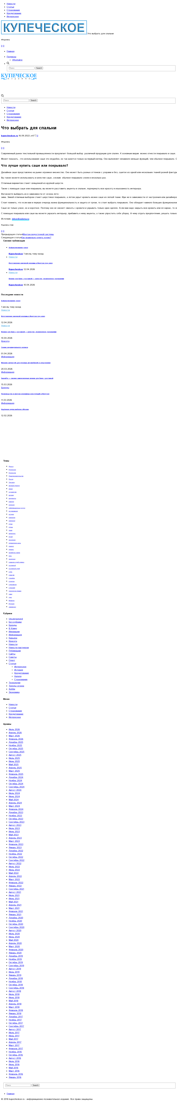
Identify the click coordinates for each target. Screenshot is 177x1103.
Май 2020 (14, 940)
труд (10, 597)
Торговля (12, 482)
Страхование (13, 10)
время (11, 489)
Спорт (12, 660)
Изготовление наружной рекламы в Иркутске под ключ (31, 263)
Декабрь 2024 (16, 777)
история (11, 514)
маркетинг (12, 534)
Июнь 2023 (14, 831)
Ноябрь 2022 (15, 854)
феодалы (12, 601)
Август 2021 (15, 892)
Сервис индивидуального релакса (14, 347)
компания (12, 521)
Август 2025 (15, 755)
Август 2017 (15, 1029)
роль (10, 556)
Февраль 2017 (16, 1048)
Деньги (11, 466)
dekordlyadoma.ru (20, 218)
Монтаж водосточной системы (38, 234)
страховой (12, 588)
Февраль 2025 (16, 774)
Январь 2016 (15, 1077)
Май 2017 (13, 1039)
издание (11, 502)
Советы (13, 657)
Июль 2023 (14, 828)
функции (11, 604)
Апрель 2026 (15, 732)
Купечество (12, 473)
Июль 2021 (14, 895)
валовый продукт (14, 486)
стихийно (12, 578)
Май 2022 (14, 873)
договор (11, 495)
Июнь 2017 (14, 1036)
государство (12, 492)
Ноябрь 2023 (15, 815)
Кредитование (14, 13)
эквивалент (12, 607)
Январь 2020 (15, 953)
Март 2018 (14, 1007)
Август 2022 (15, 863)
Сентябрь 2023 (16, 822)
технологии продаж (15, 591)
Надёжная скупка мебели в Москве (15, 409)
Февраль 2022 (16, 882)
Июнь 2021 (14, 898)
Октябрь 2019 (16, 962)
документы (12, 498)
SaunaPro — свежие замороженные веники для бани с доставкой (27, 378)
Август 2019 (15, 968)
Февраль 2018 (16, 1010)
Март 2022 (14, 879)
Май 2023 (14, 834)
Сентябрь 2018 (16, 988)
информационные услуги (17, 508)
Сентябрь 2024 (16, 787)
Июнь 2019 (14, 972)
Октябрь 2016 (16, 1055)
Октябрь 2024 (16, 783)
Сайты (12, 654)
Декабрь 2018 (16, 978)
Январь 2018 (15, 1013)
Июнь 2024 (14, 796)
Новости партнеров (19, 647)
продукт (11, 546)
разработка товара (14, 553)
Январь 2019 (15, 975)
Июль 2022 (14, 866)
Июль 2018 (14, 994)
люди (10, 530)
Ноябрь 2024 (15, 780)
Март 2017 (14, 1045)
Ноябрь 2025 (15, 745)
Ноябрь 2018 (15, 981)
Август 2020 (15, 930)
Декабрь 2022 (16, 850)
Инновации (14, 631)
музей (11, 537)
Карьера (13, 638)
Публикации (15, 650)
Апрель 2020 (15, 943)
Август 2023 (15, 825)
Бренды (5, 387)
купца (10, 524)
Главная (10, 51)
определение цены (15, 543)
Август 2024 (15, 790)
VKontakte (17, 60)
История (18, 670)
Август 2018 (15, 991)
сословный (12, 565)
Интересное (13, 16)
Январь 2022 (15, 886)
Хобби (12, 689)
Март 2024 (14, 806)
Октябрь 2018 (16, 984)
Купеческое (12, 470)
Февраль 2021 (16, 911)
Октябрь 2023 (16, 818)
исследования (13, 511)
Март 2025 (14, 771)
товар (10, 594)
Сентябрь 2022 (16, 860)
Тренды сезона (16, 686)
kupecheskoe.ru (9, 135)
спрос (10, 572)
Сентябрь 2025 (16, 751)
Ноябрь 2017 (15, 1020)
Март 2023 (14, 841)
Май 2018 (13, 1000)
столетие (12, 581)
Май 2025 (14, 764)
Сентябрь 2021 (16, 889)
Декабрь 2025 (16, 742)
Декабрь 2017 (16, 1016)
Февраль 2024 (16, 809)
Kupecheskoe (16, 253)
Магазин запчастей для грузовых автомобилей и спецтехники (25, 363)
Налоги (17, 676)
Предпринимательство (16, 476)
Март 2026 (14, 736)
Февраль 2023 (16, 844)
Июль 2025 (14, 758)
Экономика (14, 692)
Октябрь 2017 (16, 1023)
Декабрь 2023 (16, 812)
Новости (11, 3)
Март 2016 (14, 1071)
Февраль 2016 (16, 1074)
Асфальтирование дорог (18, 248)
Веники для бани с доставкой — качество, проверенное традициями (36, 279)
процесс (11, 549)
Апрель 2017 (15, 1042)
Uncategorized (16, 619)
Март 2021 (14, 908)
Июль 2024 (14, 793)
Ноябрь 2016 (15, 1051)
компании (12, 518)
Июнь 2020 (14, 937)
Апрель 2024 (15, 803)
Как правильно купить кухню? (36, 237)
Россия (11, 479)
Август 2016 (15, 1058)
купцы (11, 527)
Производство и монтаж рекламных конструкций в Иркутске (25, 394)
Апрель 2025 (15, 767)
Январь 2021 (15, 914)
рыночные (12, 559)
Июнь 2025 (14, 761)
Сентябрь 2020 (16, 927)
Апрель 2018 (15, 1004)
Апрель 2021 (15, 905)
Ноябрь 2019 (15, 959)
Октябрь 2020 (16, 924)
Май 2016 (13, 1067)
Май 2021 (13, 901)
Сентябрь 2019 (16, 965)
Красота (5, 341)
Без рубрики (15, 622)
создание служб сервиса (16, 562)
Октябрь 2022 (16, 857)
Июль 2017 (14, 1032)
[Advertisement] (51, 87)
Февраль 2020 (16, 949)
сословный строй (14, 569)
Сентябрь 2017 (16, 1026)
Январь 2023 (15, 847)
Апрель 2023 (15, 838)
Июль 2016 (14, 1061)
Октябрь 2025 (16, 748)
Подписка (11, 56)
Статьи (10, 7)
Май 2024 (14, 799)
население (12, 540)
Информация (7, 356)
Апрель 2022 (15, 876)
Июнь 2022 (14, 870)
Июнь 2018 (14, 997)
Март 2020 (14, 946)
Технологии (14, 682)
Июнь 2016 (14, 1064)
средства (11, 575)
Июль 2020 (14, 933)
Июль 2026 (14, 729)
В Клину (13, 628)
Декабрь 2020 (16, 917)
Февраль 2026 (16, 739)
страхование (13, 585)
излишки (12, 505)
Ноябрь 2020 (15, 921)
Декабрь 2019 (16, 956)
